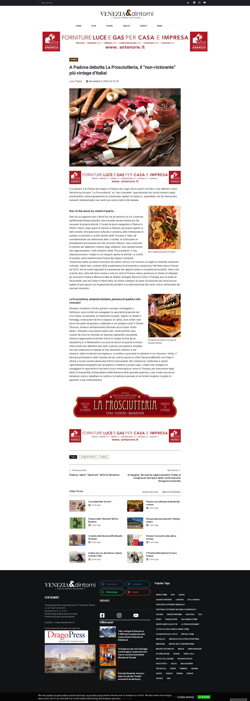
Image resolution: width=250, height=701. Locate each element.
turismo (194, 669)
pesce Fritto (161, 664)
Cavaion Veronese (164, 600)
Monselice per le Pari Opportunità (184, 639)
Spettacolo (161, 669)
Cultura (159, 614)
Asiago (182, 595)
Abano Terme (161, 595)
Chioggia (180, 600)
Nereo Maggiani (195, 649)
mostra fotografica (165, 649)
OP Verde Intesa (163, 654)
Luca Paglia (75, 81)
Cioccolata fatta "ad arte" (99, 501)
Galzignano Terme (189, 619)
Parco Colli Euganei (165, 659)
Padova (104, 457)
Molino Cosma (187, 634)
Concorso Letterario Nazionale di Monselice (176, 609)
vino (169, 678)
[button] (112, 584)
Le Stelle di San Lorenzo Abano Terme (172, 629)
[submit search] (188, 3)
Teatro (173, 669)
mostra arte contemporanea (181, 644)
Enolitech (190, 614)
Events (73, 59)
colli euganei (193, 600)
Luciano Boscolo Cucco (167, 634)
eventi (158, 619)
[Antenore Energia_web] (125, 41)
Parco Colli (189, 654)
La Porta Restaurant (190, 624)
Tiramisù (183, 669)
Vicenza (159, 678)
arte (173, 595)
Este (200, 614)
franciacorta (171, 619)
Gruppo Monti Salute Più (167, 624)
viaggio (190, 673)
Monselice (160, 639)
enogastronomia (88, 457)
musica (181, 649)
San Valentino (187, 664)
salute (174, 664)
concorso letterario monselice (170, 605)
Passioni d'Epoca (185, 659)
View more (127, 698)
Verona (179, 673)
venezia (169, 673)
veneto (159, 673)
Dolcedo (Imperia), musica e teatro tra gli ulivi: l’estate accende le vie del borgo (131, 676)
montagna (160, 644)
